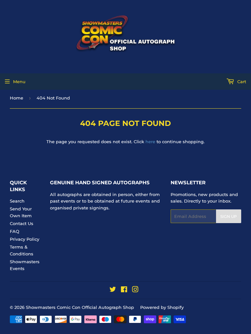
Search (17, 201)
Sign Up (228, 216)
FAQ (14, 231)
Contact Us (21, 223)
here (150, 141)
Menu (19, 81)
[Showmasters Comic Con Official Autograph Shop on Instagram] (135, 290)
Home (16, 97)
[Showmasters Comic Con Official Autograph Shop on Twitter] (112, 290)
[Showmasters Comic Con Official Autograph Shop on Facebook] (124, 290)
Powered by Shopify (162, 307)
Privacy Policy (24, 239)
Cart (241, 81)
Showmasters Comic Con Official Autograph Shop (80, 307)
